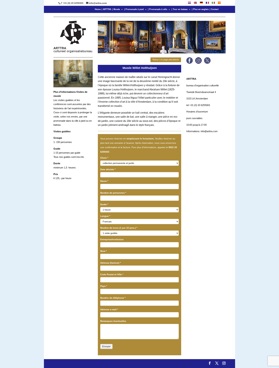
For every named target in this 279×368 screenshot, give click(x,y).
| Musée (116, 9)
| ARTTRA (106, 9)
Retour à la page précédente (166, 59)
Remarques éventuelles (113, 321)
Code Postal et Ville (111, 274)
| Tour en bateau (179, 9)
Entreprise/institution (112, 239)
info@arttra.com (209, 131)
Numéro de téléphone (112, 298)
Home (98, 9)
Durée (104, 204)
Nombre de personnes (113, 193)
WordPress (110, 363)
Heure (104, 181)
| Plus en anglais (200, 9)
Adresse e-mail (109, 309)
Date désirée (107, 169)
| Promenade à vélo (157, 9)
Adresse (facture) (110, 263)
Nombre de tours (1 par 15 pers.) (118, 228)
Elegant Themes (76, 363)
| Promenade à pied (134, 9)
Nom (103, 251)
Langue (105, 216)
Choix (104, 157)
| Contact (214, 9)
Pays (103, 286)
